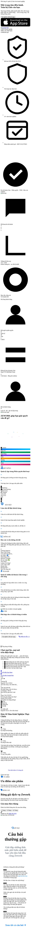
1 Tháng (3, 810)
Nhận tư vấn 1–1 (25, 636)
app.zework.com (22, 876)
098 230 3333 (12, 813)
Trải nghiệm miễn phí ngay (8, 17)
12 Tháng (15, 810)
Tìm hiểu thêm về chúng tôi (15, 770)
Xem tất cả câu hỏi (14, 925)
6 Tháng (9, 810)
